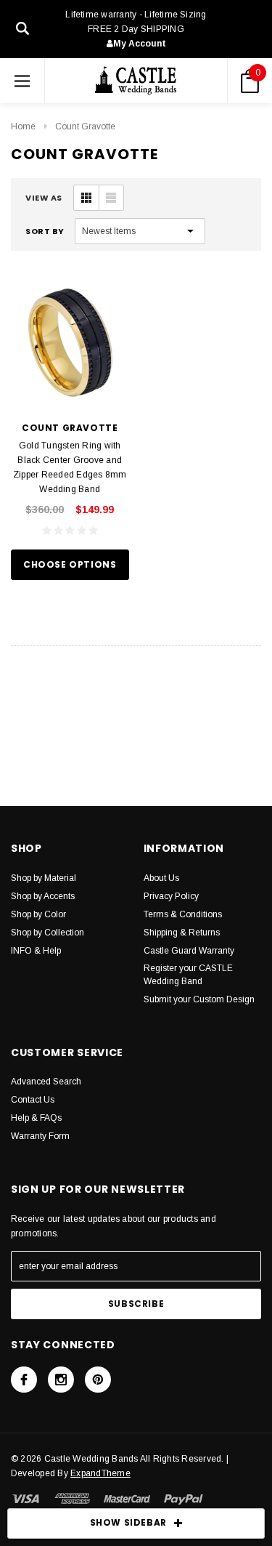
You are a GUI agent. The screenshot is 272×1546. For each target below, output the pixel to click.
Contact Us (32, 1100)
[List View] (111, 197)
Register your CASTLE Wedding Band (188, 974)
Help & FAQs (36, 1118)
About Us (161, 878)
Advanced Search (46, 1081)
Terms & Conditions (183, 914)
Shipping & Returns (182, 932)
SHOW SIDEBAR (128, 1522)
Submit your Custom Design (199, 999)
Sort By (45, 231)
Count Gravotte (85, 126)
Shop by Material (43, 878)
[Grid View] (86, 197)
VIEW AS (43, 198)
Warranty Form (40, 1136)
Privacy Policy (171, 896)
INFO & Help (36, 951)
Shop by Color (38, 914)
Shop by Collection (47, 932)
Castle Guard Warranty (189, 951)
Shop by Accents (43, 896)
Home (23, 126)
